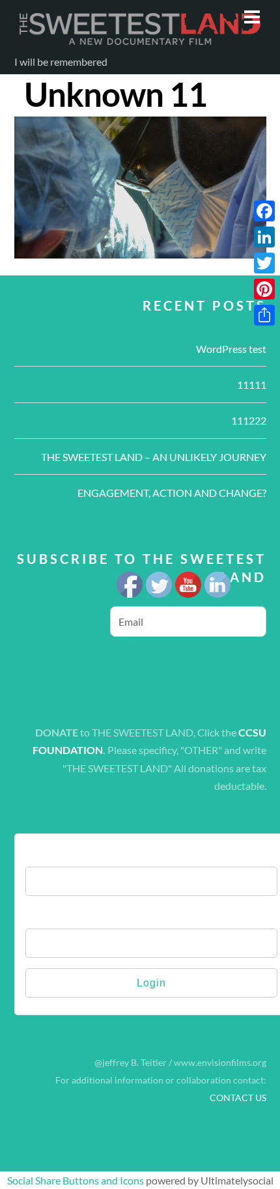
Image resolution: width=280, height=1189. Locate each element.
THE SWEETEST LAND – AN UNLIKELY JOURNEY (153, 457)
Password (48, 915)
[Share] (264, 315)
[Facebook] (264, 211)
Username (49, 853)
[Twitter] (264, 263)
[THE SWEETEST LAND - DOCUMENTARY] (140, 42)
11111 (251, 384)
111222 (248, 420)
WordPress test (231, 349)
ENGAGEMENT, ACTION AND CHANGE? (171, 492)
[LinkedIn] (264, 237)
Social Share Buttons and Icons (75, 1180)
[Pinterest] (264, 289)
